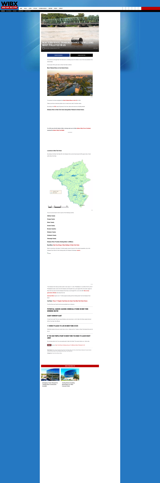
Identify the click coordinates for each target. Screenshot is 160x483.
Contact (61, 8)
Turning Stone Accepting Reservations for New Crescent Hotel (68, 384)
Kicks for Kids (28, 10)
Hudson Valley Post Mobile (58, 130)
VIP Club (35, 8)
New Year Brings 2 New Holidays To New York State (66, 245)
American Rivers (50, 295)
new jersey (54, 350)
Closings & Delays (43, 8)
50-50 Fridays (8, 10)
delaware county (84, 350)
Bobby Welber (47, 48)
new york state (66, 350)
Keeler (55, 8)
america (52, 351)
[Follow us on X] (139, 8)
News (61, 353)
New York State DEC (68, 351)
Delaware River (61, 351)
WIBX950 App (20, 10)
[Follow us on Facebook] (130, 8)
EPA (55, 106)
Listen (30, 8)
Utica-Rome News (55, 353)
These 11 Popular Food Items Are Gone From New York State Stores (70, 301)
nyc (62, 350)
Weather (50, 8)
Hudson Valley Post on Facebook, (84, 128)
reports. (78, 250)
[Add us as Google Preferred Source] (127, 8)
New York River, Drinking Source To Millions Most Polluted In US (70, 345)
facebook (59, 350)
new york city (72, 350)
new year (56, 351)
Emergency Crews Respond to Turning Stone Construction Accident (50, 384)
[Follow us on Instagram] (133, 8)
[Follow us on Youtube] (136, 8)
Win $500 (14, 10)
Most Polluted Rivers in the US (70, 100)
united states (78, 350)
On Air (25, 8)
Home (21, 8)
